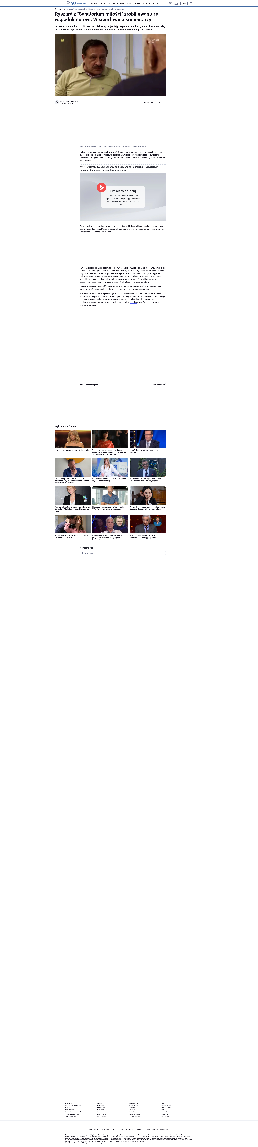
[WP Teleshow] (80, 3)
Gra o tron (100, 1112)
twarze (108, 282)
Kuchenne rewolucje (134, 1114)
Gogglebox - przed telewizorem (73, 1105)
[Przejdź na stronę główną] (68, 5)
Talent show (105, 3)
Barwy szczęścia (101, 1107)
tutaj (103, 1143)
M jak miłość (100, 1109)
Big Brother (132, 1112)
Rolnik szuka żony (70, 1107)
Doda (162, 1109)
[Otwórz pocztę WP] (170, 3)
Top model (132, 1109)
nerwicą (133, 302)
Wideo (155, 3)
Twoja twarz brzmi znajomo (73, 1114)
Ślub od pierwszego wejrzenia (73, 1112)
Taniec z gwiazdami (70, 1116)
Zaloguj (184, 3)
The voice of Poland (134, 1116)
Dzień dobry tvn (69, 1109)
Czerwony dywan (133, 3)
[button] (176, 3)
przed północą (95, 268)
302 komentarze (150, 102)
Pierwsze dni (158, 270)
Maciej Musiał (165, 1116)
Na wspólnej (100, 1105)
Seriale (145, 3)
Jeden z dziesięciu (134, 1105)
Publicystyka (118, 3)
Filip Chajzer (164, 1114)
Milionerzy (132, 1107)
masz (132, 268)
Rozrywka (93, 3)
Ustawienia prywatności (160, 1129)
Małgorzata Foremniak (167, 1105)
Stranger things (101, 1116)
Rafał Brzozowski (166, 1107)
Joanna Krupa (165, 1112)
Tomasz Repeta (70, 101)
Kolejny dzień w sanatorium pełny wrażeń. (99, 152)
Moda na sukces (101, 1114)
